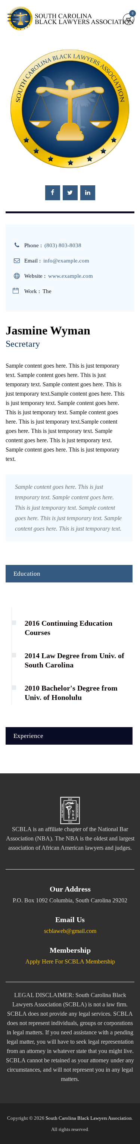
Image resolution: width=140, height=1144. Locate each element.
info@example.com (66, 261)
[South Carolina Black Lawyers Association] (71, 18)
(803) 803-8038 (62, 245)
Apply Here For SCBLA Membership (70, 961)
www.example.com (70, 276)
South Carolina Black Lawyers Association (89, 1118)
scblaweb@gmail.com (70, 931)
